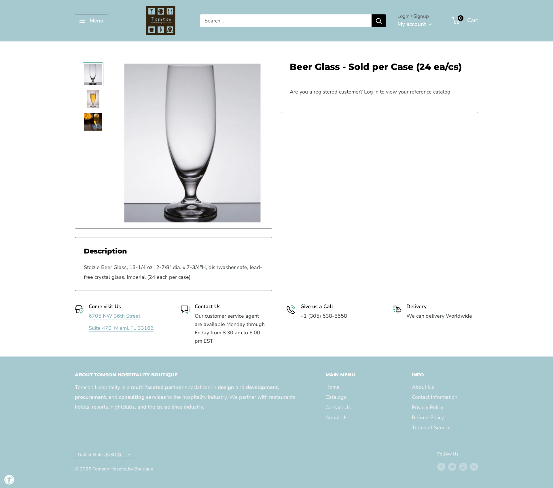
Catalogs (335, 397)
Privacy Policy (427, 407)
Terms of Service (431, 427)
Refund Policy (428, 417)
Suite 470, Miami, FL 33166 (121, 328)
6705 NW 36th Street (114, 315)
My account (412, 24)
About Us (336, 417)
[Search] (379, 20)
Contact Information (434, 397)
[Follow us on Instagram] (463, 466)
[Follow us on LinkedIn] (474, 466)
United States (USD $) (99, 455)
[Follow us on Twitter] (452, 466)
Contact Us (338, 407)
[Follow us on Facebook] (441, 466)
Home (332, 387)
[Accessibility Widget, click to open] (9, 479)
